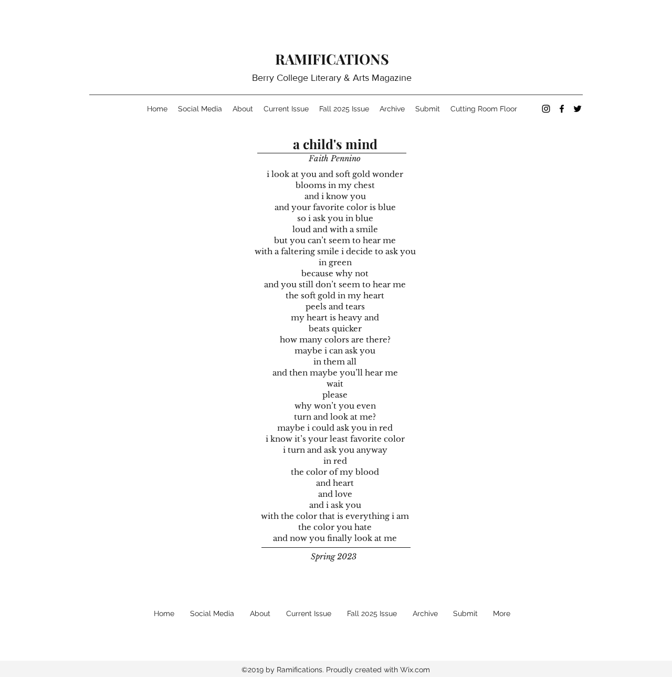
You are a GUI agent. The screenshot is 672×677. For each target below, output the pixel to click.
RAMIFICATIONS (332, 58)
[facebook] (561, 108)
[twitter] (577, 108)
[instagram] (546, 108)
